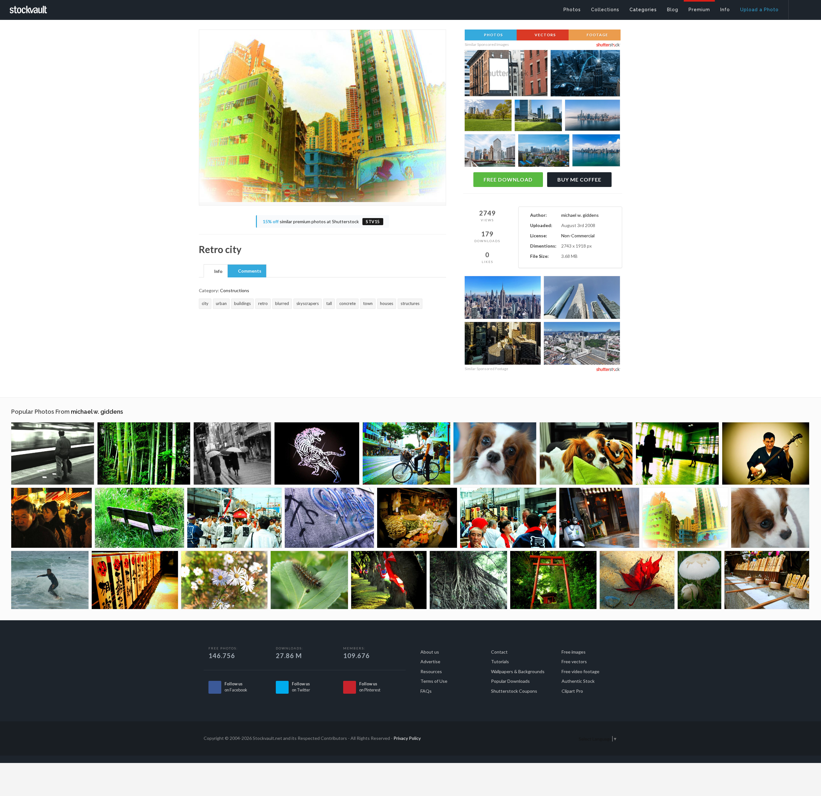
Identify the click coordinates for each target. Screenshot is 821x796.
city (205, 303)
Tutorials (500, 661)
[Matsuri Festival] (234, 518)
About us (429, 652)
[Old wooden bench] (139, 518)
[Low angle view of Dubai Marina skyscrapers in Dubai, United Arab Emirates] (582, 298)
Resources (431, 671)
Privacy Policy (407, 738)
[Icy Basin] (766, 580)
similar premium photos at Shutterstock (321, 221)
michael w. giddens (580, 215)
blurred (282, 303)
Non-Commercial (578, 235)
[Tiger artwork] (317, 453)
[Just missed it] (52, 453)
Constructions (234, 290)
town (368, 303)
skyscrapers (307, 303)
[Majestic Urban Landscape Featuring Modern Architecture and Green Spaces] (538, 116)
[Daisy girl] (770, 518)
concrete (347, 303)
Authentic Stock (578, 681)
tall (329, 303)
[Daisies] (224, 580)
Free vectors (574, 661)
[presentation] (215, 271)
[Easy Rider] (406, 453)
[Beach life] (50, 580)
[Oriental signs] (135, 580)
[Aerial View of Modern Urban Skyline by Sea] (592, 116)
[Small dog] (495, 453)
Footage (597, 34)
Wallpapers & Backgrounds (518, 671)
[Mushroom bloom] (699, 580)
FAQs (426, 691)
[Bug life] (309, 580)
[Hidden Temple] (553, 580)
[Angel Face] (586, 453)
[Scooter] (599, 518)
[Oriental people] (51, 518)
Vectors (545, 34)
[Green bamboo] (143, 453)
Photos (493, 34)
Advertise (430, 661)
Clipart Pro (572, 691)
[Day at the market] (417, 518)
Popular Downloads (510, 681)
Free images (574, 652)
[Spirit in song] (765, 453)
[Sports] (677, 453)
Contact (499, 652)
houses (386, 303)
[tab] (216, 270)
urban (221, 303)
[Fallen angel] (637, 580)
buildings (242, 303)
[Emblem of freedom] (389, 580)
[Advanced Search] (800, 8)
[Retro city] (685, 518)
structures (410, 303)
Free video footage (580, 671)
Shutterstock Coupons (514, 691)
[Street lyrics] (329, 518)
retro (263, 303)
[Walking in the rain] (232, 453)
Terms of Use (433, 681)
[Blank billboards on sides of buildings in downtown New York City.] (506, 75)
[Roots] (468, 580)
